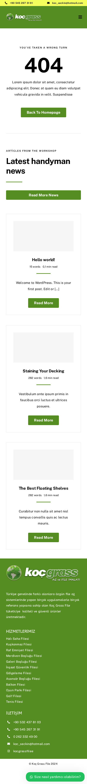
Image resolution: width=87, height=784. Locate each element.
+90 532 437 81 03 (27, 722)
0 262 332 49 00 (25, 736)
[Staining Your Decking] (43, 347)
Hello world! (43, 259)
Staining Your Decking (43, 371)
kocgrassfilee (23, 751)
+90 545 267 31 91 (21, 3)
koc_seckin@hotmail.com (67, 3)
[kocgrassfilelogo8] (24, 11)
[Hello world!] (43, 236)
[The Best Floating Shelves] (43, 465)
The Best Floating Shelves (43, 488)
